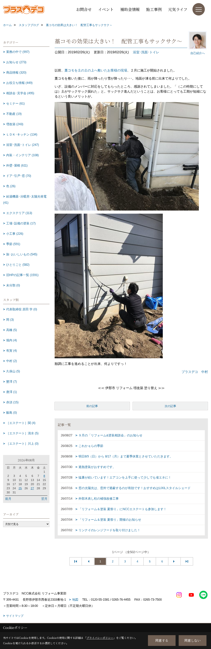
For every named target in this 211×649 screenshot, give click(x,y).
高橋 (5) (11, 330)
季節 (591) (13, 244)
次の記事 (170, 406)
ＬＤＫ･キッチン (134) (21, 134)
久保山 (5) (13, 371)
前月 (8, 498)
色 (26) (10, 186)
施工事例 (154, 9)
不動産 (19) (14, 114)
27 (32, 488)
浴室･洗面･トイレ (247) (22, 144)
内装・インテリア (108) (22, 155)
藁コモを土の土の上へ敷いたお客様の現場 (95, 70)
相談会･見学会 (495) (20, 93)
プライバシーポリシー (100, 638)
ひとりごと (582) (17, 264)
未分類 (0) (13, 285)
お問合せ (84, 9)
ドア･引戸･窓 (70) (18, 175)
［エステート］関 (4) (20, 423)
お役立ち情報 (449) (19, 83)
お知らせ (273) (16, 62)
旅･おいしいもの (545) (21, 254)
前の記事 (92, 406)
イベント (106, 9)
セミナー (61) (15, 103)
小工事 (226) (14, 233)
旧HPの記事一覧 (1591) (22, 275)
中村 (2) (11, 361)
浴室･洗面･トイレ (146, 52)
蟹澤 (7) (11, 381)
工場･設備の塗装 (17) (21, 223)
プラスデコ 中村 (195, 372)
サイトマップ (14, 615)
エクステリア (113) (19, 213)
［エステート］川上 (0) (22, 443)
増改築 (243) (14, 124)
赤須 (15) (12, 402)
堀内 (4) (11, 340)
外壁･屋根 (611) (17, 165)
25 (20, 488)
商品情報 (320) (16, 72)
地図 (75, 599)
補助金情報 (130, 9)
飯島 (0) (11, 412)
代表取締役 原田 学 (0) (21, 309)
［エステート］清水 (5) (22, 433)
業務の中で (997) (17, 52)
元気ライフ (177, 9)
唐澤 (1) (11, 392)
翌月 (44, 498)
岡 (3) (10, 319)
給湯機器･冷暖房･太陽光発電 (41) (25, 199)
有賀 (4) (11, 350)
